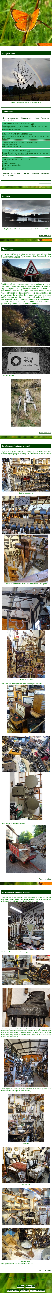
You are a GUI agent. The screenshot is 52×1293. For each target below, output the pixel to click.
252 (19, 1279)
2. (3, 134)
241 (14, 1277)
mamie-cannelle (9, 142)
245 (32, 1277)
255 (32, 1279)
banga (6, 151)
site (32, 124)
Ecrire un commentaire (30, 118)
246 (36, 1277)
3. (3, 142)
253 (23, 1279)
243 (23, 1277)
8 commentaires (45, 1270)
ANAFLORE (8, 124)
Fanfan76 (7, 134)
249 (49, 1277)
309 (42, 1279)
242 (19, 1277)
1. (3, 124)
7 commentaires (45, 433)
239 (5, 1277)
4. (3, 151)
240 (10, 1277)
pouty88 (7, 159)
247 (40, 1277)
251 (15, 1279)
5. (3, 159)
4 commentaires (45, 236)
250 (10, 1279)
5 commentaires (45, 183)
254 (28, 1279)
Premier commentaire (11, 173)
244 (27, 1277)
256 (36, 1279)
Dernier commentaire (11, 118)
